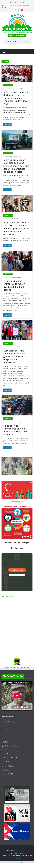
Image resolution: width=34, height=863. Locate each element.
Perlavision (5, 734)
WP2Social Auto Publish (10, 862)
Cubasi (20, 88)
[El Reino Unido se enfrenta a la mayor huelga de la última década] (17, 261)
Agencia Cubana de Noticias (10, 746)
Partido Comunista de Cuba (10, 758)
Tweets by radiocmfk (8, 596)
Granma (4, 738)
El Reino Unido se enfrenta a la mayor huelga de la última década (14, 285)
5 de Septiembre (7, 726)
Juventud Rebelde (7, 766)
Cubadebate (5, 742)
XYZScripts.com (26, 862)
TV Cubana (5, 750)
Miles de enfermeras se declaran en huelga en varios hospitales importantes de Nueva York (16, 97)
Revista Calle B (17, 477)
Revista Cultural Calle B (9, 774)
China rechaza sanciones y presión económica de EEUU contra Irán (20, 6)
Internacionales (8, 85)
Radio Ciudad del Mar (8, 730)
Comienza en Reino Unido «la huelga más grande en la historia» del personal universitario (15, 356)
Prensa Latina (6, 762)
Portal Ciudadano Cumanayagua (12, 722)
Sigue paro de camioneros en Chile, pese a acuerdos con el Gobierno (15, 430)
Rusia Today (5, 770)
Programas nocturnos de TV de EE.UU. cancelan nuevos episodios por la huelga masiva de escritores (16, 228)
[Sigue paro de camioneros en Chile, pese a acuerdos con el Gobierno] (17, 405)
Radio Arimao (6, 778)
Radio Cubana (6, 754)
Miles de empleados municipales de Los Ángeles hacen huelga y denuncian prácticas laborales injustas (16, 165)
